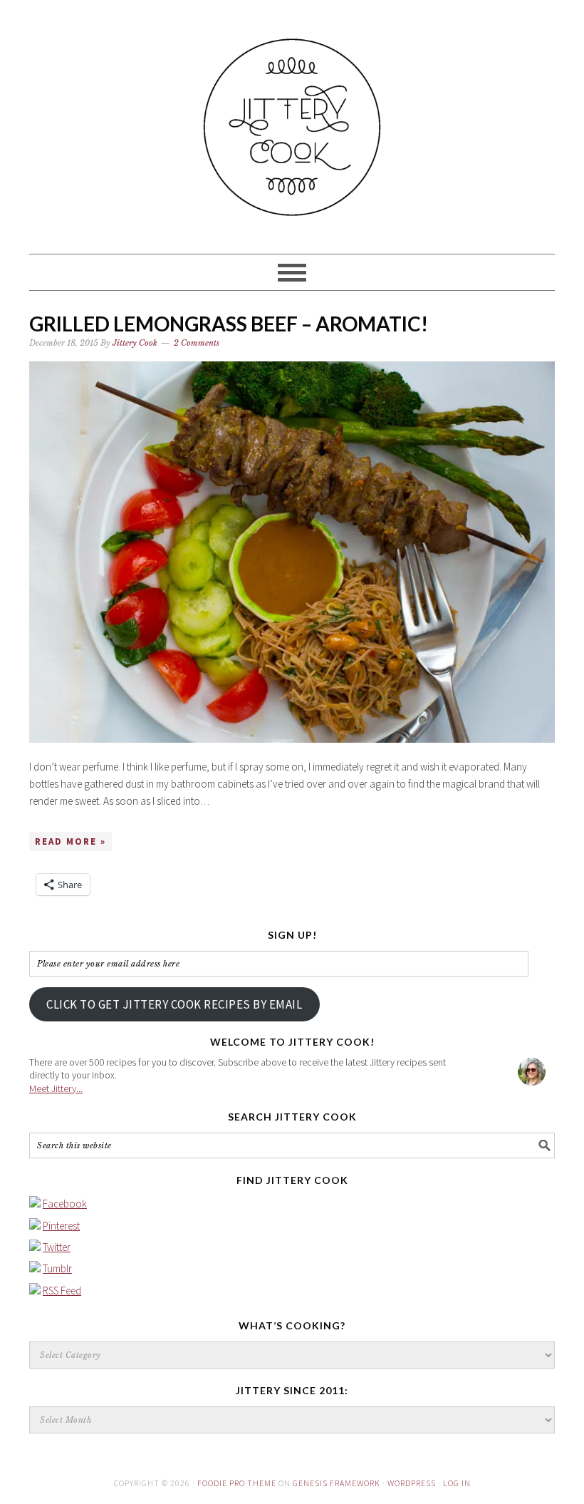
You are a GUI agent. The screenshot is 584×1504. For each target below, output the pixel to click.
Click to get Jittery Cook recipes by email (174, 1004)
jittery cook (292, 120)
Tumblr (57, 1268)
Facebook (65, 1203)
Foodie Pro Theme (236, 1483)
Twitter (57, 1247)
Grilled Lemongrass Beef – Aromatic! (228, 323)
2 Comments (196, 343)
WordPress (411, 1483)
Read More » (70, 841)
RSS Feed (62, 1290)
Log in (457, 1483)
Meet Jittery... (56, 1088)
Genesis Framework (336, 1483)
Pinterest (61, 1225)
